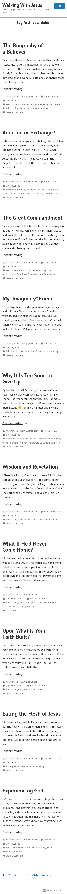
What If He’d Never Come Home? (24, 546)
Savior (22, 108)
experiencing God (21, 847)
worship (55, 351)
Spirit (44, 766)
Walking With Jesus (22, 5)
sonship (30, 606)
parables (38, 602)
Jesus (36, 104)
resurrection (44, 351)
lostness (33, 438)
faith (47, 189)
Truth (45, 519)
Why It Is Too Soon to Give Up (27, 378)
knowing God (46, 104)
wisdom (53, 519)
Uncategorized (13, 100)
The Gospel (36, 193)
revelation (37, 519)
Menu (60, 6)
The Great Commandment (32, 217)
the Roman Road (48, 274)
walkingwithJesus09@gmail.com (22, 96)
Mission (42, 438)
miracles (37, 766)
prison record (16, 442)
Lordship (28, 602)
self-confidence (34, 108)
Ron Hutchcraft (31, 442)
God (20, 689)
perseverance (53, 438)
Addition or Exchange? (28, 132)
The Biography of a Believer (22, 48)
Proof (34, 351)
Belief (9, 104)
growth (54, 189)
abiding (9, 766)
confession (38, 189)
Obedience (36, 270)
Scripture (55, 442)
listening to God (10, 108)
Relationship (8, 606)
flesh (23, 766)
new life (13, 193)
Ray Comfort (49, 270)
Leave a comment (14, 112)
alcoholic (10, 438)
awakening (11, 189)
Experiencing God (22, 790)
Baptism (21, 189)
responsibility (9, 274)
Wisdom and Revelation (30, 466)
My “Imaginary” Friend (28, 298)
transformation (50, 193)
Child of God (18, 104)
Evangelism (18, 270)
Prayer (5, 442)
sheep (46, 108)
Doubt (15, 351)
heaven (29, 104)
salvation (20, 606)
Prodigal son (49, 602)
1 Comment (11, 610)
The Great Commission (28, 274)
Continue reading (12, 89)
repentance (23, 193)
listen (57, 104)
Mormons (7, 851)
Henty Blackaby (38, 847)
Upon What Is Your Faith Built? (23, 633)
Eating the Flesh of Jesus (31, 713)
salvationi (45, 442)
